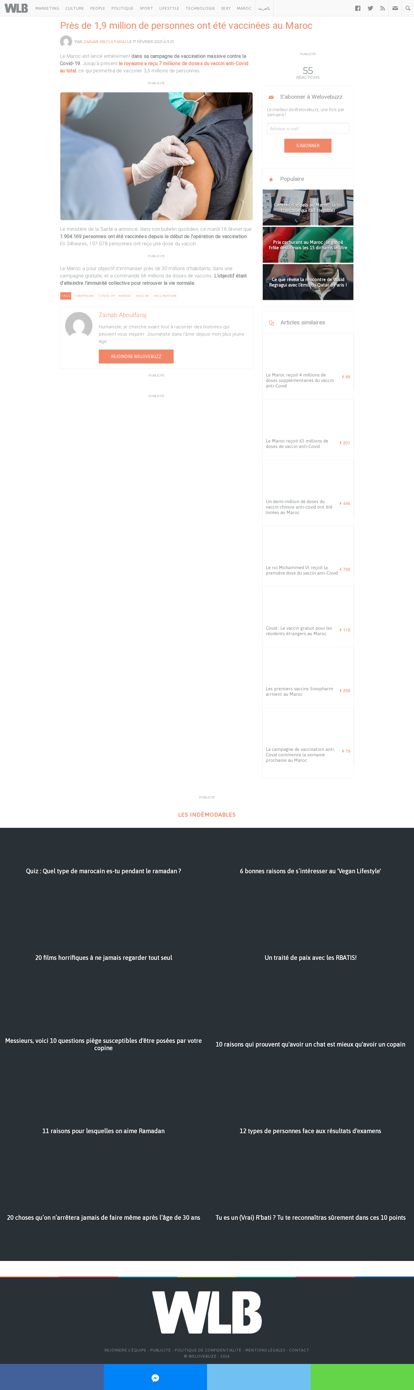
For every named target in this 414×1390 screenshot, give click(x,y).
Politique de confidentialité (208, 1350)
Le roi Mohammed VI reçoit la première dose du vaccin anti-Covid (302, 570)
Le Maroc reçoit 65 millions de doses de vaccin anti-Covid (297, 443)
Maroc (244, 8)
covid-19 (106, 296)
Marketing (47, 8)
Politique (123, 8)
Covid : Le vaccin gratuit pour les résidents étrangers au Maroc (299, 630)
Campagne (84, 296)
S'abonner (307, 145)
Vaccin (142, 296)
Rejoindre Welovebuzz (136, 356)
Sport (146, 8)
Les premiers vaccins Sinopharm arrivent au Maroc (299, 691)
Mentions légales (265, 1350)
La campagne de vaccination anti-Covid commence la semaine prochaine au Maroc (300, 755)
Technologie (200, 8)
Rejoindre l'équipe (125, 1350)
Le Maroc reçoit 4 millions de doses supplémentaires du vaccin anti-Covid (300, 380)
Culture (74, 8)
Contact (299, 1350)
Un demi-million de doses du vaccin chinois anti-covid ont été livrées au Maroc (299, 507)
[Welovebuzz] (16, 8)
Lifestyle (169, 8)
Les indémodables (207, 815)
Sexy (226, 8)
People (97, 8)
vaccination (164, 296)
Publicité (160, 1350)
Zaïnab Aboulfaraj (104, 41)
